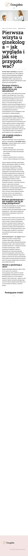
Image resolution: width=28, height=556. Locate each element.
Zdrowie (15, 28)
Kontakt (12, 549)
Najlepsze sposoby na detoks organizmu (12, 437)
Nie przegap (9, 28)
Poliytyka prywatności (20, 549)
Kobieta (3, 28)
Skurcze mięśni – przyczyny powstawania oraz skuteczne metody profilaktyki (13, 318)
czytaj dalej (7, 333)
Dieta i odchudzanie (14, 404)
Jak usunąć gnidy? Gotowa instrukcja (11, 510)
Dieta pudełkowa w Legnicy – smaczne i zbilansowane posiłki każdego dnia (12, 400)
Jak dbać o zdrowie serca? (11, 475)
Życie (15, 322)
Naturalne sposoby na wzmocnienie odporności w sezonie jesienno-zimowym (13, 359)
